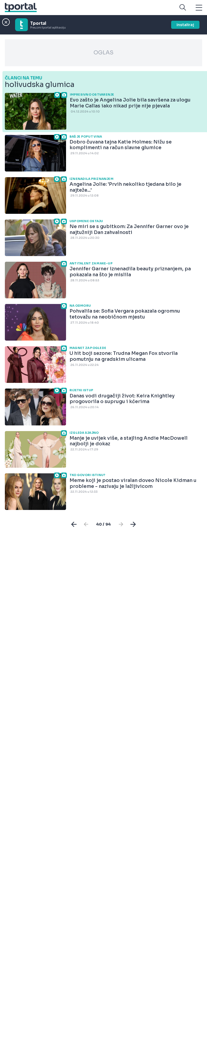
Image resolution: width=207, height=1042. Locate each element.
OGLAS (103, 52)
